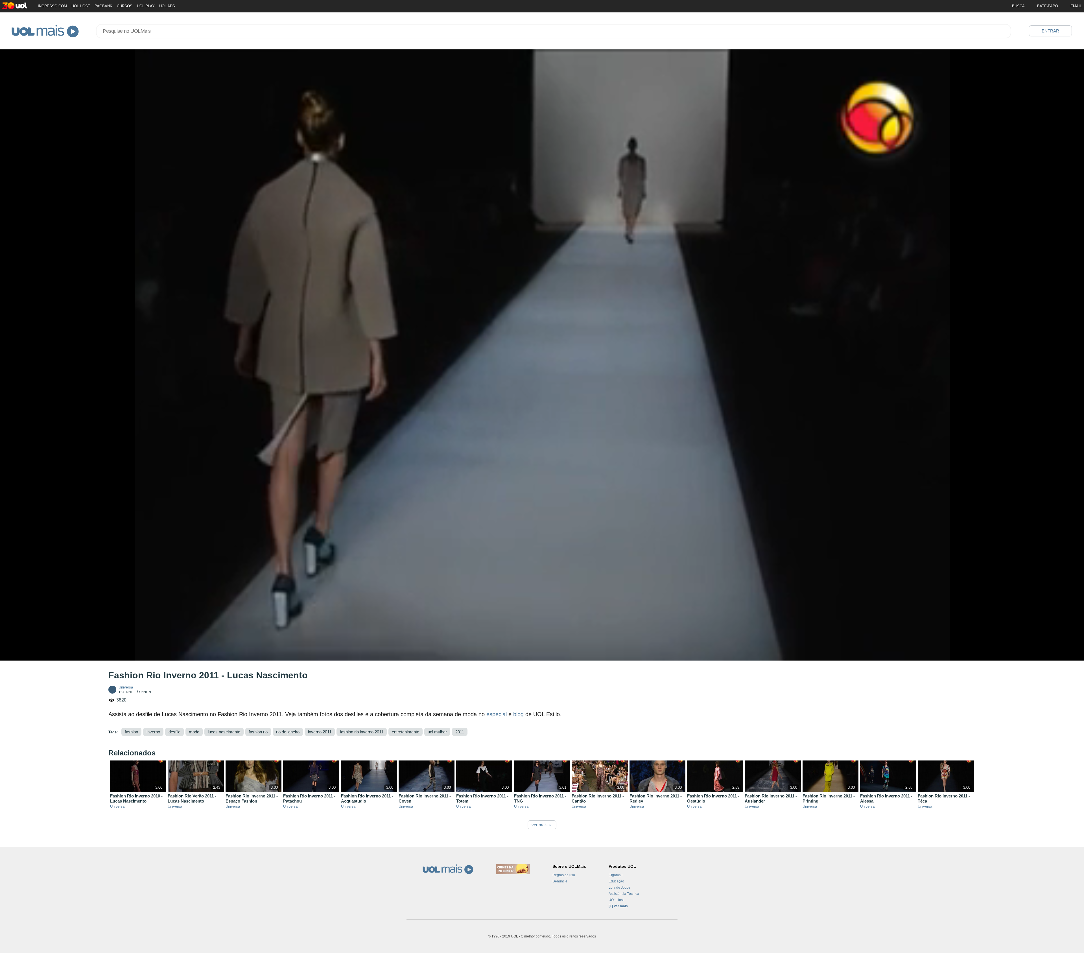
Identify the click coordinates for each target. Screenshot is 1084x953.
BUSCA (1018, 6)
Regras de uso (563, 875)
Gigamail (615, 875)
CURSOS (124, 6)
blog (518, 714)
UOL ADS (167, 6)
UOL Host (616, 900)
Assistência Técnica (624, 894)
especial (496, 714)
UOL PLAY (146, 6)
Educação (616, 881)
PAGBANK (103, 6)
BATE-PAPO (1047, 6)
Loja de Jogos (619, 887)
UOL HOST (80, 6)
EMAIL (1076, 6)
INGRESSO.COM (52, 6)
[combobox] (553, 31)
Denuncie (559, 881)
